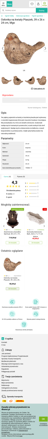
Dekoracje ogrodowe (22, 16)
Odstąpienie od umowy (9, 388)
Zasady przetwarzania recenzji (12, 390)
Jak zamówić (6, 353)
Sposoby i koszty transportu (11, 359)
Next (44, 226)
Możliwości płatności (8, 361)
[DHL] (20, 401)
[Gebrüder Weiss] (11, 401)
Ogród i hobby (9, 16)
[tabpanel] (24, 48)
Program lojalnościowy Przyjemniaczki (14, 356)
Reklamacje (5, 385)
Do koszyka (24, 100)
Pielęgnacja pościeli (8, 371)
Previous (4, 226)
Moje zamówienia (7, 383)
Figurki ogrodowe (37, 16)
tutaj (20, 436)
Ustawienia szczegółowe (43, 424)
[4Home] (2, 16)
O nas (3, 345)
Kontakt (4, 342)
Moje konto (5, 380)
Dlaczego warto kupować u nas (12, 364)
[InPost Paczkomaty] (4, 401)
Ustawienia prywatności (9, 366)
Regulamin (5, 369)
